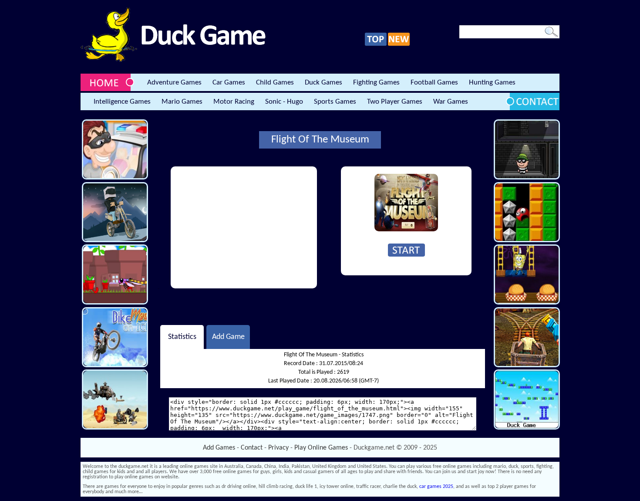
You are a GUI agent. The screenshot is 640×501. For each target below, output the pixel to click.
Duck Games (323, 82)
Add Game (228, 337)
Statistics (182, 337)
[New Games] (399, 44)
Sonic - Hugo (284, 101)
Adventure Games (174, 82)
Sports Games (335, 101)
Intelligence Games (122, 101)
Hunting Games (492, 82)
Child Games (275, 82)
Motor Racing (233, 101)
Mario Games (182, 101)
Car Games (228, 82)
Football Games (434, 82)
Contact (252, 447)
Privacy (278, 447)
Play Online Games (321, 447)
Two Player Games (394, 101)
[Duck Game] (173, 60)
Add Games (219, 447)
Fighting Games (376, 82)
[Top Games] (376, 44)
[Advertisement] (244, 227)
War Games (450, 101)
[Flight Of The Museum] (406, 230)
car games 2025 (436, 486)
